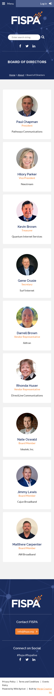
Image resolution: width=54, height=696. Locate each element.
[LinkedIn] (33, 46)
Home (12, 75)
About (21, 75)
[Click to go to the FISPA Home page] (27, 24)
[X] (27, 46)
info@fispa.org (25, 631)
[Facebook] (20, 46)
